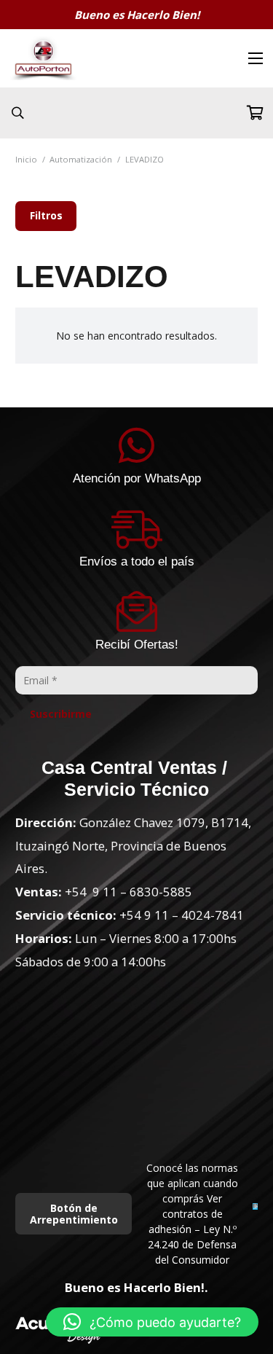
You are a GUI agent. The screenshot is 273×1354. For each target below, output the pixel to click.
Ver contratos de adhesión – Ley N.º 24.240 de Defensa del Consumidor (192, 1229)
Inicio (26, 159)
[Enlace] (43, 58)
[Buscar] (17, 112)
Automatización (81, 159)
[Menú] (255, 58)
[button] (152, 1322)
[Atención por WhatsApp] (136, 445)
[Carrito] (255, 112)
